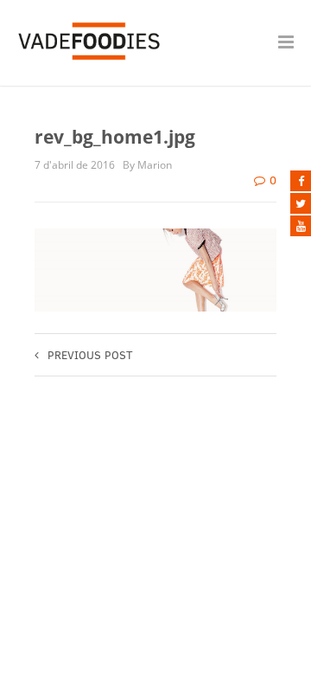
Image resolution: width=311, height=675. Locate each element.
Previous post (90, 355)
